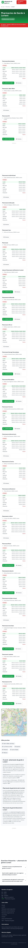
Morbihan (8, 6)
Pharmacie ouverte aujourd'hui (8, 909)
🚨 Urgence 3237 (20, 2)
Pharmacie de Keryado (8, 203)
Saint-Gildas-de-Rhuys (9, 743)
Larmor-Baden (15, 749)
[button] (14, 722)
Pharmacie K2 (6, 116)
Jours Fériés (4, 914)
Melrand (5, 752)
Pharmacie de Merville (8, 297)
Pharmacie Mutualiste (8, 379)
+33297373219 (8, 291)
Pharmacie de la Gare (8, 625)
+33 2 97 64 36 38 (9, 401)
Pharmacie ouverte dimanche (8, 911)
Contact (3, 916)
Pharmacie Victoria (7, 407)
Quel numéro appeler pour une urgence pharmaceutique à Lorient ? (14, 873)
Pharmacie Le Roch (7, 516)
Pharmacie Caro (6, 230)
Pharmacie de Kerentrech (9, 434)
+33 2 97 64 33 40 (9, 592)
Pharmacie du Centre (8, 461)
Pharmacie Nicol (6, 543)
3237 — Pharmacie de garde (8, 920)
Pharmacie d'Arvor (7, 325)
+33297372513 (8, 319)
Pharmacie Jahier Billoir (8, 88)
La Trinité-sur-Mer (8, 746)
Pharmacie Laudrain (7, 654)
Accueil (2, 6)
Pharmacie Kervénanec (8, 61)
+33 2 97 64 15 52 (9, 648)
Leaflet (17, 735)
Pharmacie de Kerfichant (9, 175)
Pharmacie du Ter (7, 682)
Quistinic (18, 746)
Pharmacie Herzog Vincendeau (10, 352)
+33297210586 (8, 428)
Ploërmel (6, 749)
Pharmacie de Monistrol (8, 489)
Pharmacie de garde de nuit (8, 912)
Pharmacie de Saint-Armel (9, 598)
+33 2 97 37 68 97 (9, 676)
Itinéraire (19, 83)
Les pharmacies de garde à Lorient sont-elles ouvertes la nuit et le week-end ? (14, 880)
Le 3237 (3, 907)
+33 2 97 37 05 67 (9, 83)
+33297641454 (8, 374)
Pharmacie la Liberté (7, 571)
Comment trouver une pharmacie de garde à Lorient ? (14, 867)
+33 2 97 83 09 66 (9, 139)
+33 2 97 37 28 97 (9, 703)
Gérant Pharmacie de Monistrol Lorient (13, 270)
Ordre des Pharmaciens (7, 918)
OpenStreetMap (23, 735)
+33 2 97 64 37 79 (9, 565)
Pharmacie (5, 242)
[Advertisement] (14, 42)
